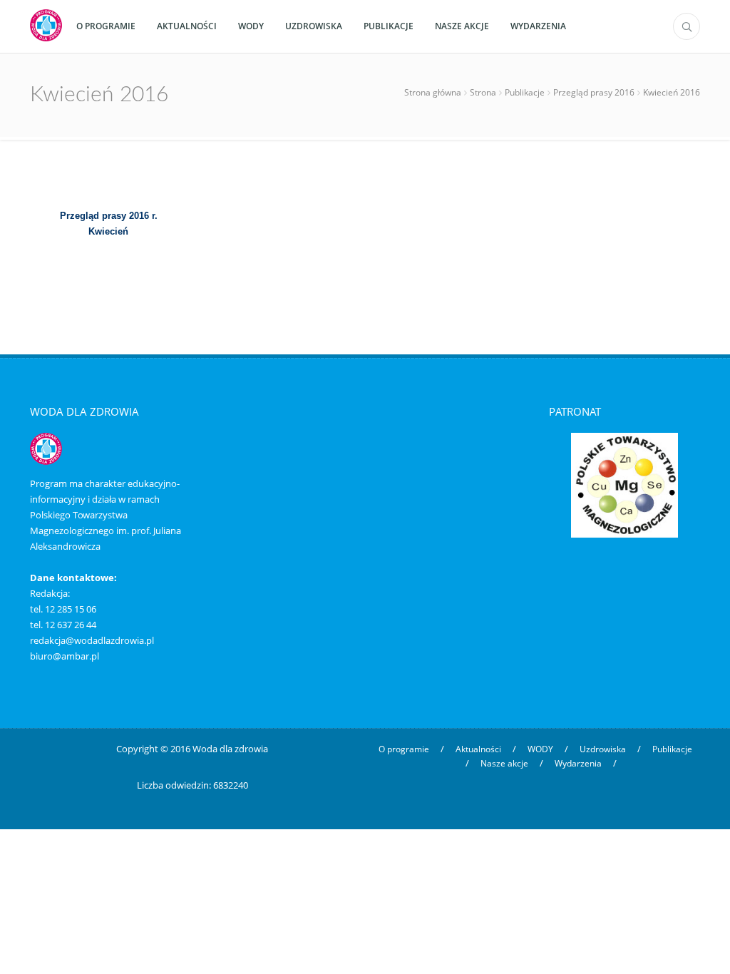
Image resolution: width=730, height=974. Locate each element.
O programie (404, 749)
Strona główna (432, 92)
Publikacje (525, 92)
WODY (540, 749)
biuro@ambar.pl (64, 656)
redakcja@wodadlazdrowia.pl (92, 640)
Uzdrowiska (603, 749)
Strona (483, 92)
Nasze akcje (504, 763)
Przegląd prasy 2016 (593, 92)
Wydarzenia (578, 763)
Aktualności (478, 749)
